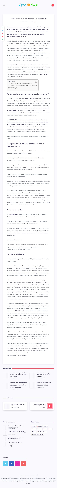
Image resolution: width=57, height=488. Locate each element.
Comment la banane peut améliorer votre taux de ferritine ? (44, 375)
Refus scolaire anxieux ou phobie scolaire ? (20, 83)
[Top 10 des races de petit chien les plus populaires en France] (5, 439)
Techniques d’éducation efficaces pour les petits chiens (16, 426)
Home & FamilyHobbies (37, 434)
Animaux (40, 426)
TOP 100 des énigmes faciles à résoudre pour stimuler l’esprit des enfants (18, 375)
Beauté (34, 429)
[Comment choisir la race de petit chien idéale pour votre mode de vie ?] (5, 433)
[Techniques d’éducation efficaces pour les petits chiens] (5, 427)
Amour (33, 426)
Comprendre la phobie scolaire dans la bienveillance (23, 85)
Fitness (34, 431)
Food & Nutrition (42, 431)
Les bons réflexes (13, 89)
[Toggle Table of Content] (35, 81)
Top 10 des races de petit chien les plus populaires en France (16, 438)
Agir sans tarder (13, 87)
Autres (46, 426)
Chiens (39, 429)
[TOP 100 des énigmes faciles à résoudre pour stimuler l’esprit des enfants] (5, 444)
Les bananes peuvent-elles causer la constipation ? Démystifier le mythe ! (44, 384)
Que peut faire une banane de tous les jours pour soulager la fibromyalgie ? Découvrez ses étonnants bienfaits (18, 385)
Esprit (50, 429)
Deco (45, 429)
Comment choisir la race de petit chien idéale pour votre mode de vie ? (17, 432)
